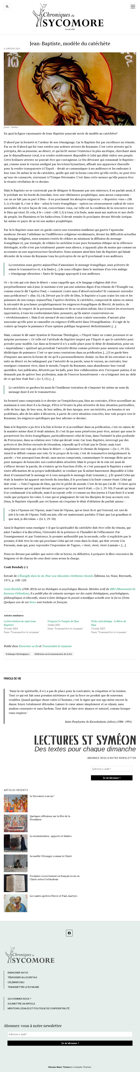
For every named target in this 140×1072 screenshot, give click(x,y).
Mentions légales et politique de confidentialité (38, 1008)
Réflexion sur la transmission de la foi (53, 654)
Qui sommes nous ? (19, 998)
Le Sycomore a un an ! (42, 796)
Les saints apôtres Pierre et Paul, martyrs (53, 896)
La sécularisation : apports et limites (51, 836)
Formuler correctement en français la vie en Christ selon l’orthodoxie (54, 877)
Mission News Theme (59, 1067)
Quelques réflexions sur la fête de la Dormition (50, 817)
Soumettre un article (21, 1003)
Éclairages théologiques (17, 654)
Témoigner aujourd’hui (22, 977)
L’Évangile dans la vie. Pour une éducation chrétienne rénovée (55, 576)
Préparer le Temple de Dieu (63, 621)
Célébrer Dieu (16, 982)
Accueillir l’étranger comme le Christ (51, 856)
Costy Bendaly (13, 589)
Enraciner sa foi (28, 646)
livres (33, 602)
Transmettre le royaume (57, 646)
